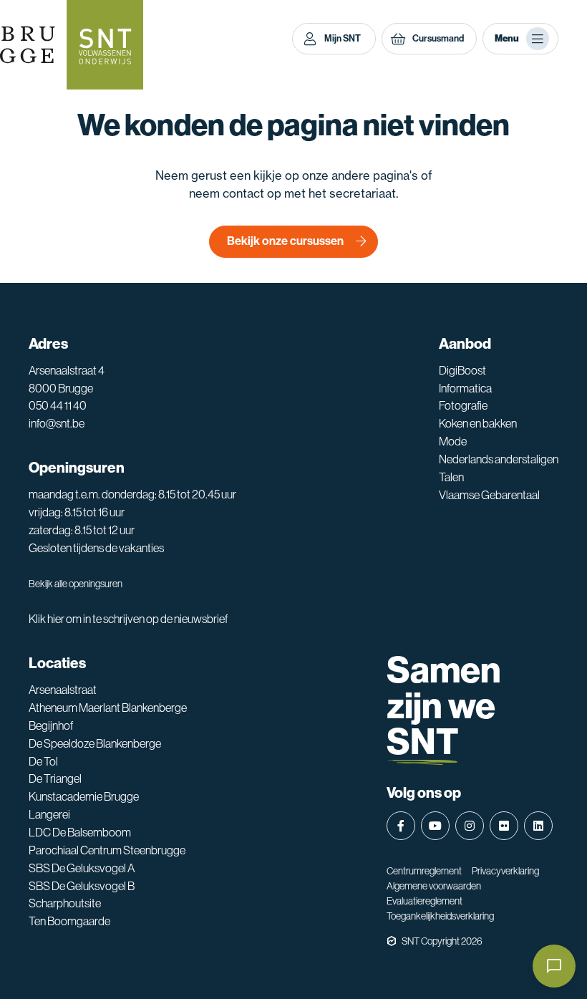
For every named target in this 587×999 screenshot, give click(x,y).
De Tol (43, 761)
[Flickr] (504, 825)
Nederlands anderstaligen (498, 459)
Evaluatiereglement (424, 901)
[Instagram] (469, 825)
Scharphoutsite (65, 903)
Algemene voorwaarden (434, 886)
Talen (451, 477)
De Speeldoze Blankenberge (95, 744)
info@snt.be (56, 423)
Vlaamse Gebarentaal (489, 495)
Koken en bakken (478, 423)
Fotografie (463, 405)
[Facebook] (401, 825)
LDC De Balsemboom (80, 832)
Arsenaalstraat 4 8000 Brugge (67, 379)
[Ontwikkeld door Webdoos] (392, 941)
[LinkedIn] (538, 825)
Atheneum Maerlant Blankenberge (108, 708)
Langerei (49, 814)
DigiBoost (462, 370)
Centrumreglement (424, 871)
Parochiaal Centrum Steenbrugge (107, 850)
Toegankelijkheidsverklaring (440, 916)
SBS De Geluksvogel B (82, 886)
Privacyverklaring (505, 871)
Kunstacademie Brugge (84, 796)
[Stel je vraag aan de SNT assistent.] (554, 966)
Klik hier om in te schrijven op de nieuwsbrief (128, 619)
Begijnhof (51, 726)
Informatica (465, 388)
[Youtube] (435, 825)
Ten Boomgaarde (69, 921)
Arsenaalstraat (63, 690)
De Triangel (55, 779)
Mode (453, 441)
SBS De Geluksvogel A (82, 868)
